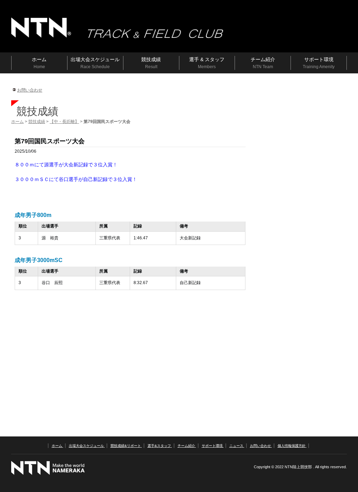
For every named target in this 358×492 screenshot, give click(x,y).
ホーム (17, 121)
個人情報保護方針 (292, 446)
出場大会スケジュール (86, 446)
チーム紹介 (186, 446)
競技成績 (36, 121)
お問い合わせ (29, 90)
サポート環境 (212, 446)
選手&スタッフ (159, 446)
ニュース (236, 446)
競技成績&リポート (125, 446)
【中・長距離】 (64, 121)
